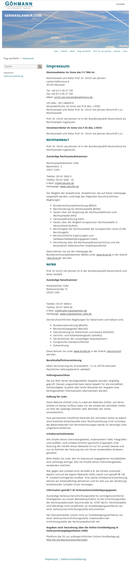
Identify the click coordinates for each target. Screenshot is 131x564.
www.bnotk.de (82, 351)
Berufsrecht (54, 258)
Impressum (51, 559)
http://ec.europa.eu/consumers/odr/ (67, 539)
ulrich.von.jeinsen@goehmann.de (73, 97)
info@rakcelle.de (64, 183)
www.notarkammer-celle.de (76, 313)
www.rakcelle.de (69, 186)
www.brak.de (103, 254)
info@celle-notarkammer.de (71, 310)
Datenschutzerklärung (73, 559)
